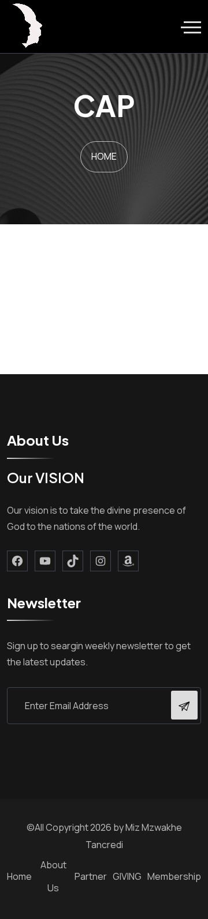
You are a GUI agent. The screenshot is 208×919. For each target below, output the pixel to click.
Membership (174, 876)
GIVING (127, 876)
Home (19, 876)
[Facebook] (17, 561)
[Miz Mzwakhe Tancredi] (28, 26)
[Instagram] (100, 561)
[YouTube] (45, 561)
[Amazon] (128, 561)
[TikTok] (72, 561)
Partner (91, 876)
